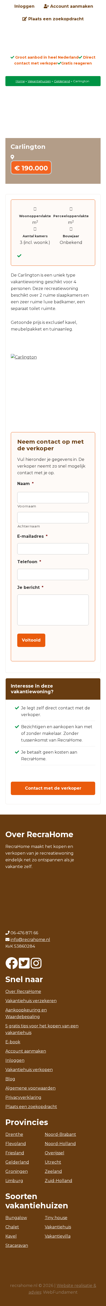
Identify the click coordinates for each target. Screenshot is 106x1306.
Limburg (14, 1180)
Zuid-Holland (58, 1180)
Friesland (14, 1152)
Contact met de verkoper (53, 788)
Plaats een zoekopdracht (31, 1106)
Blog (10, 1078)
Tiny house (56, 1217)
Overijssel (54, 1152)
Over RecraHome (23, 991)
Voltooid (31, 640)
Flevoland (15, 1143)
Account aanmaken (25, 1051)
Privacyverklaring (23, 1097)
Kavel (11, 1236)
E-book (12, 1041)
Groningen (16, 1171)
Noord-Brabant (60, 1134)
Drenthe (14, 1134)
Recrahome (53, 41)
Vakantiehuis (58, 1227)
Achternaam (28, 526)
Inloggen (14, 1060)
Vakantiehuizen (39, 81)
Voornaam (26, 506)
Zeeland (53, 1171)
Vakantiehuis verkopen (29, 1069)
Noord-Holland (60, 1143)
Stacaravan (16, 1245)
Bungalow (16, 1217)
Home (20, 81)
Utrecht (53, 1162)
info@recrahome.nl (30, 939)
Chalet (12, 1227)
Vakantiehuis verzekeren (31, 1000)
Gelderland (62, 81)
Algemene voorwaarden (30, 1088)
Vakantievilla (57, 1236)
